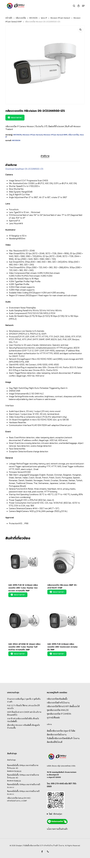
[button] (83, 6)
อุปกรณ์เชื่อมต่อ (53, 717)
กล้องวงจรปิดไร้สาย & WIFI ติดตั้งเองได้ (63, 706)
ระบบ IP (44, 18)
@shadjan (57, 814)
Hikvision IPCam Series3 (60, 18)
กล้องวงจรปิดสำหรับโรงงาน (58, 702)
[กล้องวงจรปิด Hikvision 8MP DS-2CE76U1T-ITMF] (63, 562)
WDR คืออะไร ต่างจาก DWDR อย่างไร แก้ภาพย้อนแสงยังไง (24, 713)
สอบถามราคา (16, 117)
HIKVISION (33, 18)
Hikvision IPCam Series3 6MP (55, 135)
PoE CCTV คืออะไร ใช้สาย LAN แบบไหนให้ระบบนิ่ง (23, 706)
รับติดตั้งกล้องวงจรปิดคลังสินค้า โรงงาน (63, 738)
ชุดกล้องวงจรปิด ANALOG (58, 710)
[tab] (45, 156)
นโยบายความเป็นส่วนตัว (57, 829)
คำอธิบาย (45, 156)
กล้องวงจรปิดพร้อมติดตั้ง (57, 699)
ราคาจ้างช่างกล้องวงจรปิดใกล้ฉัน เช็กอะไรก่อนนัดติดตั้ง (23, 719)
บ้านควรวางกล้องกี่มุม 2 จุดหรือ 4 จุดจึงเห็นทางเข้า (24, 700)
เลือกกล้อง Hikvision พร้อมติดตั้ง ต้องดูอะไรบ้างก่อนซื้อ (23, 726)
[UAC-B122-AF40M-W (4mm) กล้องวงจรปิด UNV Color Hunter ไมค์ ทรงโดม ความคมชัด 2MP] (24, 621)
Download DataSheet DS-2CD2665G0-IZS (24, 169)
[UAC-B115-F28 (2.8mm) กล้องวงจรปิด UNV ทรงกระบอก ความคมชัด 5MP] (63, 621)
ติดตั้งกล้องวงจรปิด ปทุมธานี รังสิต (61, 731)
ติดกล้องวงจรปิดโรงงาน (57, 734)
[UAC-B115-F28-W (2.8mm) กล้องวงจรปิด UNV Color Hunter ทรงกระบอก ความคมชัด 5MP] (24, 562)
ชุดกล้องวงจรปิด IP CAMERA (59, 714)
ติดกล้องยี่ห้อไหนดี (54, 742)
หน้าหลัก (8, 18)
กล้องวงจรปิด (21, 18)
